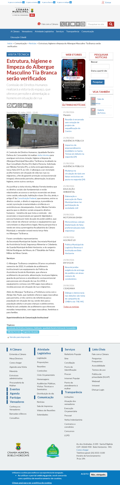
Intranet (96, 385)
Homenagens (43, 379)
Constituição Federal (26, 198)
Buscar (94, 62)
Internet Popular (72, 378)
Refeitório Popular (72, 354)
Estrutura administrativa (16, 377)
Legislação (42, 358)
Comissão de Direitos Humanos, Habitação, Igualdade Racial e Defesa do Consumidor (42, 328)
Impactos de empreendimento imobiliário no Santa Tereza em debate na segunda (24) (74, 151)
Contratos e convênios (70, 425)
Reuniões (41, 366)
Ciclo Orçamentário (46, 375)
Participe (15, 397)
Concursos (69, 431)
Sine (66, 358)
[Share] (30, 105)
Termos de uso (99, 370)
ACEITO (85, 474)
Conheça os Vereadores (15, 408)
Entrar (108, 2)
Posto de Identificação (70, 368)
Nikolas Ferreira (14, 332)
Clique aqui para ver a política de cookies (32, 482)
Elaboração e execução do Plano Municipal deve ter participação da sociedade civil (73, 202)
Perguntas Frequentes (97, 360)
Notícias (32, 43)
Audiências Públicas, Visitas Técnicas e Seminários (46, 386)
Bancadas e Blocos (18, 413)
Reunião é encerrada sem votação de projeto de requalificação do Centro (74, 125)
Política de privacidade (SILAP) (101, 375)
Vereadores (27, 31)
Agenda (14, 393)
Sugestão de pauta (30, 332)
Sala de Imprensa (45, 406)
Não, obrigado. (98, 474)
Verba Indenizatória (73, 419)
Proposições (42, 362)
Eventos (15, 389)
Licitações (69, 397)
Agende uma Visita (18, 367)
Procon (67, 374)
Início (9, 43)
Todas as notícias (71, 306)
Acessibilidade (98, 365)
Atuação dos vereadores (70, 402)
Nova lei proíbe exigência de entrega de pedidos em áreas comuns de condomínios (74, 273)
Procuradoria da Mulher (17, 384)
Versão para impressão (20, 337)
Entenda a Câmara (18, 354)
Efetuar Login (98, 389)
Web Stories (74, 54)
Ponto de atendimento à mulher (71, 385)
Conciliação (69, 362)
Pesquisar (98, 82)
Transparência (72, 31)
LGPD (67, 435)
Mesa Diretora (16, 358)
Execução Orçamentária (70, 409)
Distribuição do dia (45, 393)
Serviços (60, 31)
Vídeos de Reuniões (46, 410)
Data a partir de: (99, 70)
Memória (13, 371)
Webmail (96, 381)
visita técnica (43, 155)
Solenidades (42, 414)
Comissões (42, 370)
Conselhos (14, 418)
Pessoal (68, 415)
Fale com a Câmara (50, 24)
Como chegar (16, 362)
